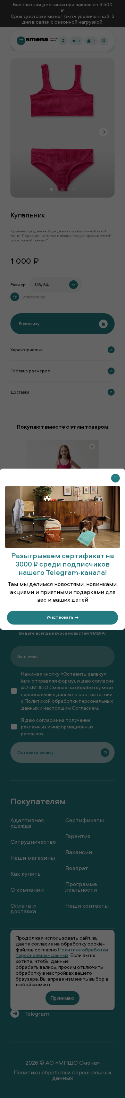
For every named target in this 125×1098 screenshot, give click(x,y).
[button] (115, 477)
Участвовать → (62, 617)
